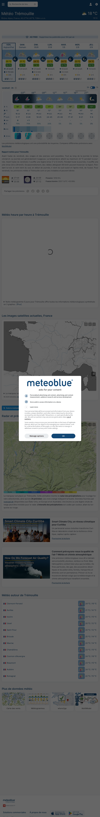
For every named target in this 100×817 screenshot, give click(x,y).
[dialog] (50, 408)
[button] (50, 407)
